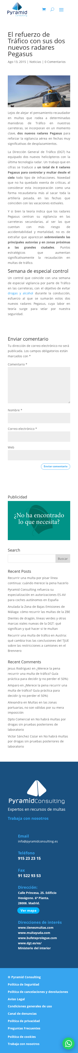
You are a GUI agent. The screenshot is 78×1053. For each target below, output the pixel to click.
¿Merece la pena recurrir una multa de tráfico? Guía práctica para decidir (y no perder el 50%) (38, 673)
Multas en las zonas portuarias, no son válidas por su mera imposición (36, 707)
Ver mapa (28, 910)
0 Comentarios (55, 62)
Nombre (15, 410)
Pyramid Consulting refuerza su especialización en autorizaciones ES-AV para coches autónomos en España (37, 594)
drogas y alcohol (20, 293)
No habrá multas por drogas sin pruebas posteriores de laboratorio (37, 724)
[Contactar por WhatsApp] (68, 1043)
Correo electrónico (22, 429)
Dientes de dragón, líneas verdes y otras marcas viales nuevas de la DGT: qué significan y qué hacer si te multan (37, 623)
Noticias (35, 62)
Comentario (17, 364)
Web (11, 447)
